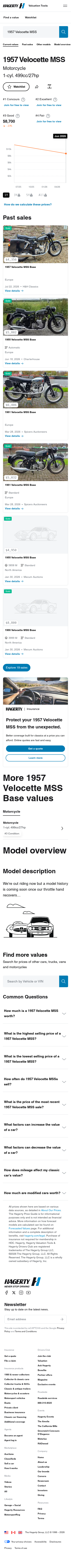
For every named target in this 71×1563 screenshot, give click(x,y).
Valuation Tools (38, 5)
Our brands (43, 1471)
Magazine (43, 1379)
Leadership (43, 1467)
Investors (43, 1490)
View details (12, 290)
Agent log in (10, 1440)
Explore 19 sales (16, 667)
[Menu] (65, 6)
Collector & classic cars (16, 1379)
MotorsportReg (12, 1514)
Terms (41, 1518)
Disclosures (55, 1541)
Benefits (42, 1370)
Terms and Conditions (26, 1331)
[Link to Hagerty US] (6, 1532)
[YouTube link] (28, 1292)
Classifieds (10, 1459)
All (5, 1491)
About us (42, 1462)
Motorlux (42, 1439)
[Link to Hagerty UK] (20, 1532)
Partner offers (45, 1375)
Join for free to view (16, 105)
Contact (42, 1485)
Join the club (44, 1356)
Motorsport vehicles (14, 1398)
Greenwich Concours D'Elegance (49, 1432)
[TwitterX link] (13, 1292)
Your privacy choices (21, 1541)
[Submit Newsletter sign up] (62, 1319)
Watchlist (30, 17)
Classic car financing (15, 1417)
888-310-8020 (45, 1403)
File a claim (10, 1361)
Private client (11, 1407)
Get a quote (35, 748)
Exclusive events (47, 1384)
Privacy (42, 1513)
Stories (8, 1487)
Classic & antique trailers (17, 1389)
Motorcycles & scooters (16, 1393)
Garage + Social (12, 1505)
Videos (7, 1482)
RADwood (43, 1443)
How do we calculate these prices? (28, 204)
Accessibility (40, 1541)
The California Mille (47, 1426)
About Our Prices (51, 1210)
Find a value (11, 17)
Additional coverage (14, 1422)
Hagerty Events (46, 1416)
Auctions (9, 1454)
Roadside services (47, 1398)
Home (41, 1457)
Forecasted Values (19, 1228)
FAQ (40, 1509)
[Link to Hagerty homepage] (22, 1282)
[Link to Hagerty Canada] (13, 1532)
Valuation (42, 1361)
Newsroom (43, 1481)
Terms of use (21, 1548)
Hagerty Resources (14, 1510)
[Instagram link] (21, 1292)
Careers (42, 1476)
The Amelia (43, 1421)
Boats (7, 1403)
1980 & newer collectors (16, 1374)
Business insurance (14, 1412)
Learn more (36, 757)
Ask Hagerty (44, 1365)
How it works (11, 1468)
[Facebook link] (6, 1292)
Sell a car (9, 1463)
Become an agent (13, 1435)
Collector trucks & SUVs (17, 1384)
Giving (41, 1495)
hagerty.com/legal (34, 1235)
